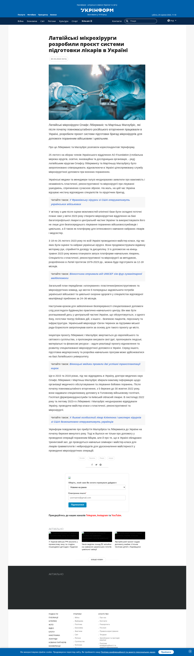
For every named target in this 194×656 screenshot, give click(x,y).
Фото (51, 625)
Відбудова (79, 621)
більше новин (97, 559)
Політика (78, 624)
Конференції (54, 646)
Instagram (102, 515)
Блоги (52, 632)
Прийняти (166, 652)
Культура (63, 21)
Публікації (53, 618)
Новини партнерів (57, 642)
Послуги (21, 15)
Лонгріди (53, 639)
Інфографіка (54, 635)
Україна (92, 458)
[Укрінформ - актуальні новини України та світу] (97, 10)
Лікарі (102, 458)
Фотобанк (31, 15)
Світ (42, 21)
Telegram (91, 515)
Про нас (103, 618)
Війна (21, 21)
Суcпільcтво (80, 641)
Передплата (105, 624)
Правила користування (109, 631)
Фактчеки (78, 631)
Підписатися (77, 504)
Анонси (53, 15)
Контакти (117, 21)
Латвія (82, 458)
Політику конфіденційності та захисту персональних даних (128, 652)
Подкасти (53, 614)
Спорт (75, 21)
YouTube (116, 515)
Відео (51, 628)
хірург (111, 458)
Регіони (52, 21)
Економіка (32, 21)
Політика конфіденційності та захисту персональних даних (109, 646)
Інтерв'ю (53, 621)
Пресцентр (43, 15)
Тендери (103, 635)
